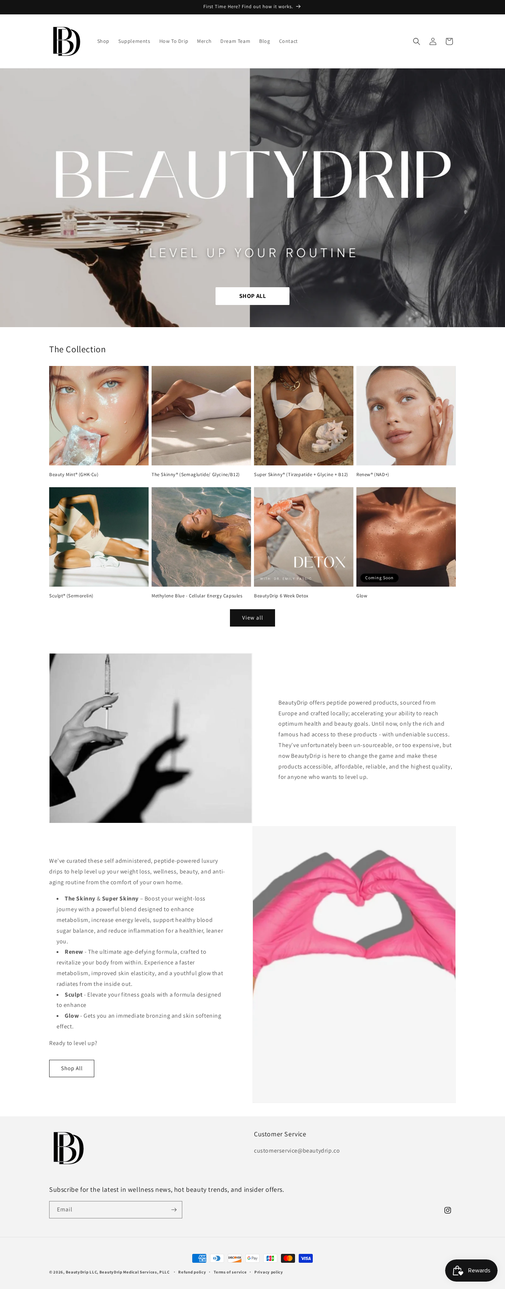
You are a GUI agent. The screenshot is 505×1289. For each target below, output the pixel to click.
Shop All (72, 1068)
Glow (361, 596)
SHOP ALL (252, 296)
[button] (417, 41)
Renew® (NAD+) (372, 475)
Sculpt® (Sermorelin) (71, 596)
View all (252, 617)
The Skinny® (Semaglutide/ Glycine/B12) (196, 475)
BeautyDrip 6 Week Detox (281, 596)
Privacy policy (268, 1272)
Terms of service (230, 1272)
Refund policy (192, 1272)
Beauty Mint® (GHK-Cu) (74, 475)
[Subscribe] (174, 1209)
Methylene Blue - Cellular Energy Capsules (197, 596)
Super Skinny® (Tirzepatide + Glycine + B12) (301, 475)
